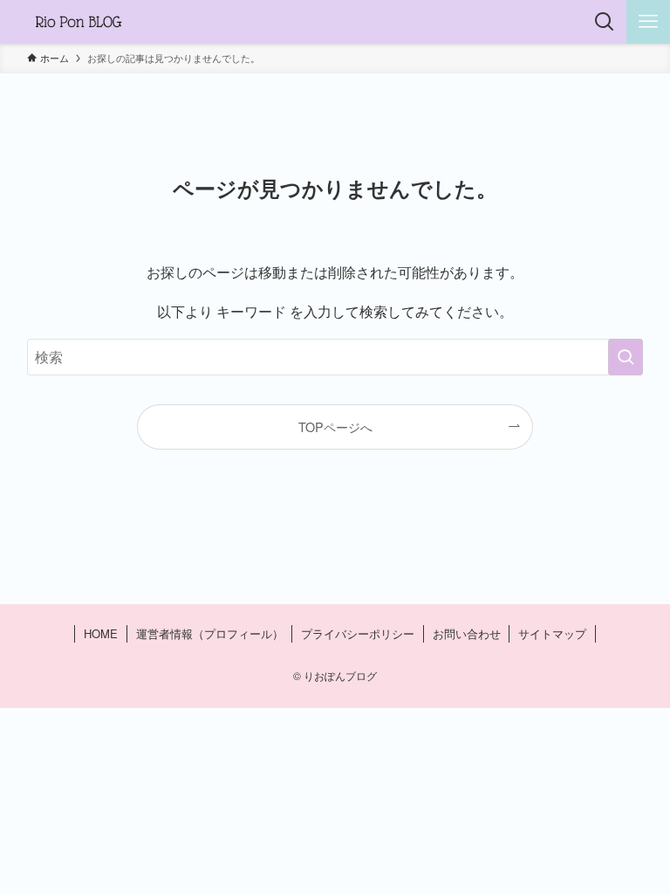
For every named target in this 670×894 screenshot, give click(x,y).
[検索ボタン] (604, 22)
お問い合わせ (467, 633)
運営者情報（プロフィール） (210, 633)
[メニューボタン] (648, 22)
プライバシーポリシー (357, 633)
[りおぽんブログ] (78, 22)
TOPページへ (335, 426)
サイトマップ (552, 633)
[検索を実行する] (625, 357)
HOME (101, 633)
